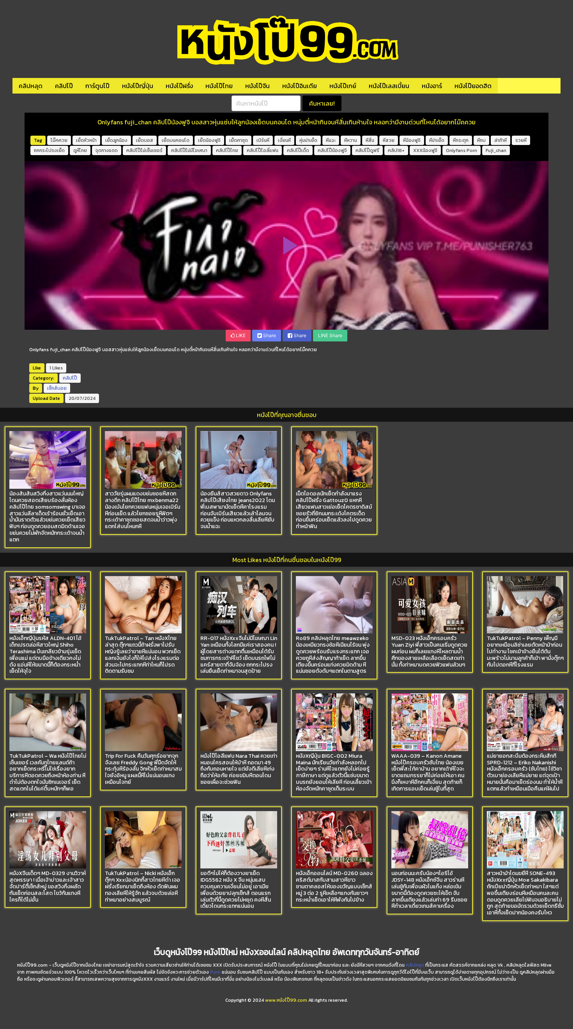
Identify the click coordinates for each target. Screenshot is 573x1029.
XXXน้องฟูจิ (425, 150)
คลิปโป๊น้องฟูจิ (332, 150)
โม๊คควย (59, 140)
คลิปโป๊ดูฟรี (367, 150)
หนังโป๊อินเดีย (299, 85)
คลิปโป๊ (64, 85)
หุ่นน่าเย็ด (308, 140)
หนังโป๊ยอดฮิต (473, 85)
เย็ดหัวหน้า (86, 140)
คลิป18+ (396, 150)
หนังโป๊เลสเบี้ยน (389, 85)
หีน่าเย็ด (436, 140)
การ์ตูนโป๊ (97, 85)
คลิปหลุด (30, 85)
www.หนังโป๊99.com (286, 1000)
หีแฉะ (331, 140)
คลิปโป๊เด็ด (298, 150)
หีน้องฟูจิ (412, 140)
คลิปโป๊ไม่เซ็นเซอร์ (144, 150)
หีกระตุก (461, 140)
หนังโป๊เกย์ (342, 85)
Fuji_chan (496, 150)
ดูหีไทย (80, 150)
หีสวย (388, 140)
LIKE (240, 335)
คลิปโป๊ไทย (227, 150)
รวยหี (521, 140)
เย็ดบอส (144, 140)
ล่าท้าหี (500, 140)
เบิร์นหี (262, 140)
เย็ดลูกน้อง (116, 140)
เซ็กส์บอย (57, 388)
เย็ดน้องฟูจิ (209, 140)
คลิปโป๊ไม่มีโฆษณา (189, 150)
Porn (215, 972)
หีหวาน (350, 140)
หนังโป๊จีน (257, 85)
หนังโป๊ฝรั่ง (179, 85)
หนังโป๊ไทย (219, 85)
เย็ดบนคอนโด (175, 140)
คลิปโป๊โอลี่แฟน (262, 150)
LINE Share (330, 335)
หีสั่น (370, 140)
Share (269, 335)
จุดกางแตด (107, 150)
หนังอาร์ (432, 85)
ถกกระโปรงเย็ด (49, 150)
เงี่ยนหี (284, 140)
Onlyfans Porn (461, 150)
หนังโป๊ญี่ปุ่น (137, 85)
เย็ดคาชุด (238, 140)
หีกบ (481, 140)
